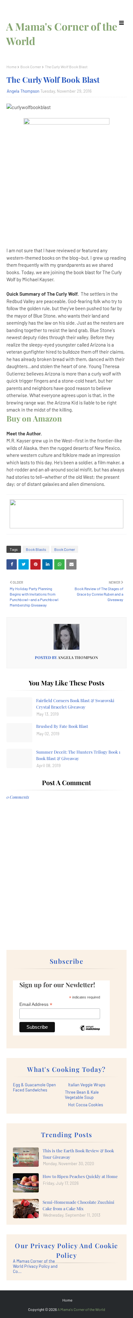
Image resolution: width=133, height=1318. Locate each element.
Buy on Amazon (34, 418)
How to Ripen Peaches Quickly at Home (80, 1176)
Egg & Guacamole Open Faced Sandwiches (34, 1087)
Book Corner (30, 66)
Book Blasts (36, 549)
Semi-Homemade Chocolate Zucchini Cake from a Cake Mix (78, 1205)
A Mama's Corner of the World (81, 1309)
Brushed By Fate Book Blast (62, 726)
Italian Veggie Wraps (86, 1084)
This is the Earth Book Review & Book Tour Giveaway (78, 1154)
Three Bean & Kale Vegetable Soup (82, 1095)
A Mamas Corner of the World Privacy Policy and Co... (35, 1266)
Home (11, 66)
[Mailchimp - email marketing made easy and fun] (90, 1032)
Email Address (35, 1004)
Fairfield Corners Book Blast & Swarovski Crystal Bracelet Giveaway (75, 704)
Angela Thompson (23, 91)
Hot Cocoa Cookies (85, 1104)
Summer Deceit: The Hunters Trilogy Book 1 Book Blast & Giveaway (78, 755)
